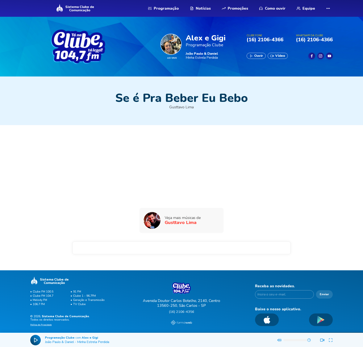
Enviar (324, 294)
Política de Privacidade (41, 325)
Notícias (203, 8)
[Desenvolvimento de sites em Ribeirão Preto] (181, 323)
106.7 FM (39, 304)
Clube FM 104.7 (43, 296)
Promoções (238, 8)
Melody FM (40, 300)
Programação (166, 8)
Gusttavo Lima (181, 107)
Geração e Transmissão (89, 300)
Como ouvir (275, 8)
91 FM (77, 292)
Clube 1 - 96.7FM (84, 296)
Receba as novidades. (275, 286)
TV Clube (79, 304)
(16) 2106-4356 (181, 312)
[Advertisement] (181, 158)
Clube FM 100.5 (43, 292)
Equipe (308, 8)
